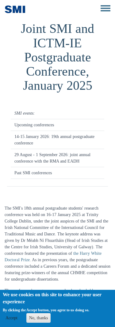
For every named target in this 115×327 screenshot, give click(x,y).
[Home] (15, 9)
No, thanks (38, 318)
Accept (11, 318)
